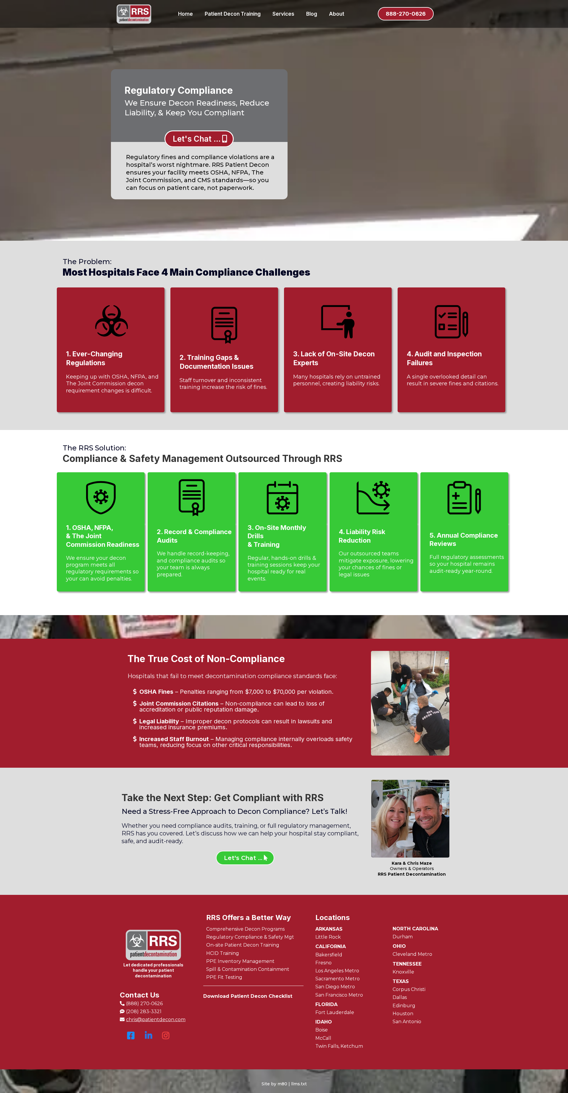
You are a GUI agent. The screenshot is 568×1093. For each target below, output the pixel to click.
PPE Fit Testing (224, 977)
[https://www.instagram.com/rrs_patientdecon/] (165, 1038)
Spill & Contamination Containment (247, 969)
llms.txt (299, 1083)
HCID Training (222, 953)
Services (283, 14)
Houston (403, 1013)
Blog (311, 14)
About (336, 14)
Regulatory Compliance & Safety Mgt (250, 937)
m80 (282, 1083)
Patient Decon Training (233, 14)
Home (185, 14)
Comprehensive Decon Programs (245, 929)
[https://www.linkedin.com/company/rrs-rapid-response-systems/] (147, 1038)
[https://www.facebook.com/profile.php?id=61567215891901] (130, 1038)
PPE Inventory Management (240, 961)
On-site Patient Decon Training (242, 945)
